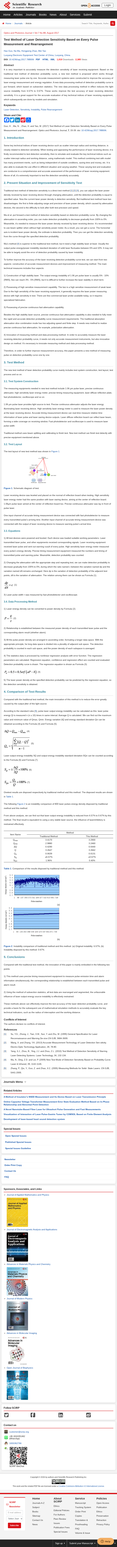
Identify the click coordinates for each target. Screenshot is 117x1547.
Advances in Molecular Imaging (22, 1333)
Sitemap (36, 1516)
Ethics (56, 1506)
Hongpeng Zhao (29, 51)
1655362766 (15, 1443)
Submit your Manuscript (81, 1543)
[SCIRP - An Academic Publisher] (23, 5)
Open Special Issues (16, 1136)
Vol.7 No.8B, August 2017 (46, 33)
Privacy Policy (103, 1524)
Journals (31, 14)
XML (52, 59)
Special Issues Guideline (18, 1148)
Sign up (59, 1543)
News (53, 14)
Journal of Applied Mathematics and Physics (28, 1195)
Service (80, 1498)
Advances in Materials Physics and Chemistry (28, 1264)
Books (43, 14)
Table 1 (9, 796)
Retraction (101, 1520)
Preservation (102, 1516)
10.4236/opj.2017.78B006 (21, 59)
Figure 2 (21, 804)
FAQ (6, 1177)
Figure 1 (55, 451)
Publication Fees (62, 1527)
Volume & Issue (82, 1533)
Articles (18, 14)
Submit (87, 14)
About (63, 14)
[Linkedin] (60, 1414)
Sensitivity (25, 109)
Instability (35, 109)
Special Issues (60, 1531)
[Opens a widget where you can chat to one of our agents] (105, 1541)
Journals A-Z (38, 1503)
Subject (35, 1507)
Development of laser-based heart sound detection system (34, 1119)
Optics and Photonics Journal (18, 33)
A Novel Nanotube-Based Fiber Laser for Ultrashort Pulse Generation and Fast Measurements (52, 1109)
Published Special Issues (18, 1142)
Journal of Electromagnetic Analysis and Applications (32, 1229)
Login (107, 5)
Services (75, 14)
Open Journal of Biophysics (20, 1368)
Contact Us (10, 1171)
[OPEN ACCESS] (90, 5)
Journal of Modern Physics (19, 1298)
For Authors (59, 1514)
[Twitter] (6, 1414)
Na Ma (17, 51)
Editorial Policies (61, 1510)
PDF (38, 59)
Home (7, 14)
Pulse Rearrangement (51, 109)
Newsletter (9, 1159)
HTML (46, 59)
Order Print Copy (13, 1165)
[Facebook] (33, 1414)
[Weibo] (88, 1414)
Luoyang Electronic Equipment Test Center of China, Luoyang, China (37, 55)
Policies (101, 1498)
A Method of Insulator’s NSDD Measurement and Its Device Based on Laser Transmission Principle (55, 1097)
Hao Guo (8, 51)
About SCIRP (58, 1500)
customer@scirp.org (19, 1432)
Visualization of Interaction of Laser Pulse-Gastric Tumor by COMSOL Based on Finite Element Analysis (57, 1114)
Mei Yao (42, 51)
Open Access (102, 1503)
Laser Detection (11, 109)
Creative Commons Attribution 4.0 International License (81, 1486)
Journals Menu (14, 1081)
